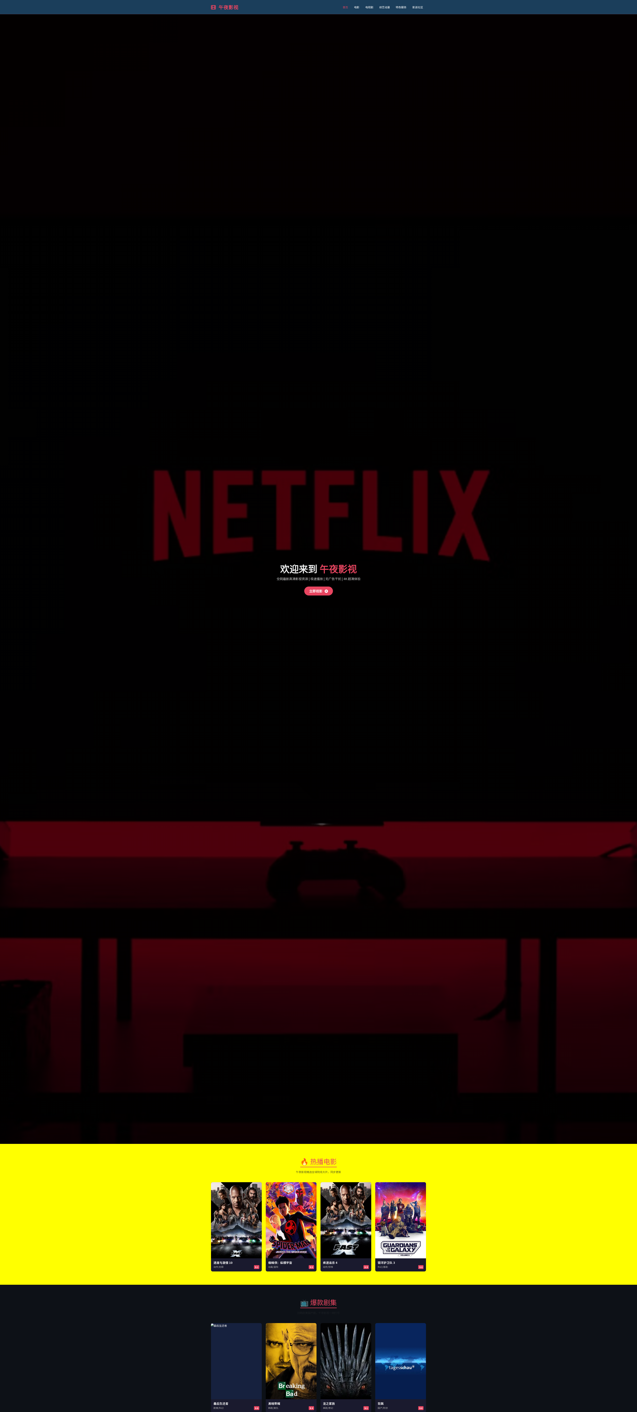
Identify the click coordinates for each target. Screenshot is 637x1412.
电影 (356, 7)
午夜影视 (228, 6)
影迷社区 (417, 7)
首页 (345, 7)
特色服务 (401, 7)
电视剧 (369, 7)
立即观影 (316, 591)
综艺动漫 (384, 7)
